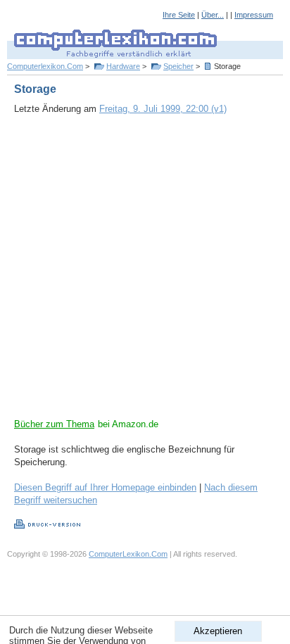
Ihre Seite (179, 15)
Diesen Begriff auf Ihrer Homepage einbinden (105, 487)
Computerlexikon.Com (45, 66)
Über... (212, 15)
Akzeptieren (218, 631)
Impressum (253, 15)
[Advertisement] (145, 273)
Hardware (123, 66)
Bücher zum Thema (54, 424)
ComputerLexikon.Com (128, 554)
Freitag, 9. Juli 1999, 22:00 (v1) (163, 108)
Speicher (178, 66)
